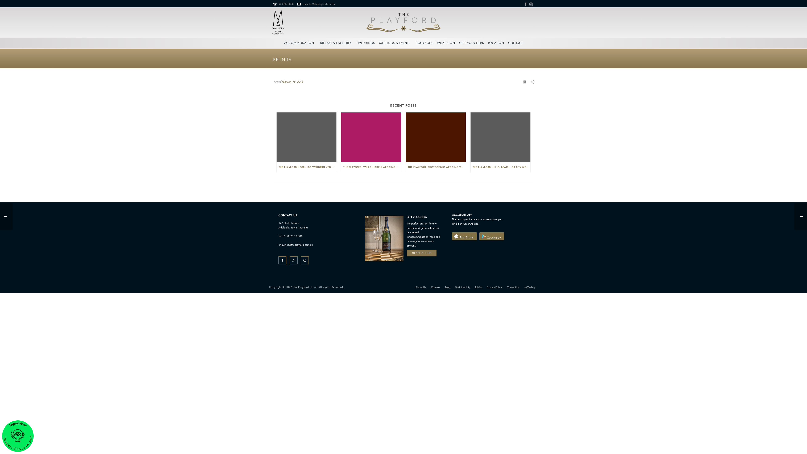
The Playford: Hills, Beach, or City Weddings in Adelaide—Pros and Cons (502, 167)
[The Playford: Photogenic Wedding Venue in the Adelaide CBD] (436, 137)
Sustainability (462, 287)
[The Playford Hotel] (403, 22)
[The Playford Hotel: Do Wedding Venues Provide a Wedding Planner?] (307, 137)
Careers (435, 287)
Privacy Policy (494, 287)
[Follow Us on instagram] (305, 260)
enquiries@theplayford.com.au (319, 4)
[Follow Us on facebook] (282, 260)
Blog (447, 287)
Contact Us (513, 287)
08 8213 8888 (286, 4)
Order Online (421, 253)
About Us (420, 287)
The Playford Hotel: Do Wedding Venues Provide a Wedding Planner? (308, 167)
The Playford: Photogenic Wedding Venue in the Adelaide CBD (437, 167)
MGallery (529, 287)
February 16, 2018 (292, 81)
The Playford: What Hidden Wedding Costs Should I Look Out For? (372, 167)
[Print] (524, 81)
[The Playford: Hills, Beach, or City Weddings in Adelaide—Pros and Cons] (501, 137)
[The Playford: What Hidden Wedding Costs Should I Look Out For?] (371, 137)
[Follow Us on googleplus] (294, 260)
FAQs (478, 287)
